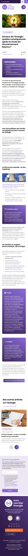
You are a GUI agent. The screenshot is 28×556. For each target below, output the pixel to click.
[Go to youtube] (19, 526)
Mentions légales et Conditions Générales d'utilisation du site (14, 545)
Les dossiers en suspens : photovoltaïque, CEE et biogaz (14, 73)
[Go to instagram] (11, 526)
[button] (22, 1)
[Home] (8, 7)
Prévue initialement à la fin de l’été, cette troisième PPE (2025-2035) (13, 185)
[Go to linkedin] (9, 526)
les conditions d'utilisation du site (10, 485)
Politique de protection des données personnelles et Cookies (14, 548)
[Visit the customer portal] (26, 1)
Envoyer (10, 490)
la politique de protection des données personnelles (11, 483)
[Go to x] (16, 526)
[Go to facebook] (14, 526)
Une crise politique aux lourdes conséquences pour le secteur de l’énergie (15, 66)
